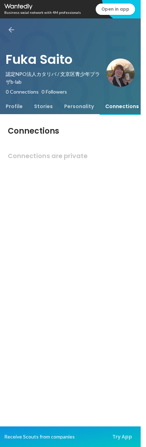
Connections (122, 106)
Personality (79, 106)
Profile (14, 106)
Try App (122, 436)
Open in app (115, 9)
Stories (43, 106)
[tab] (14, 106)
